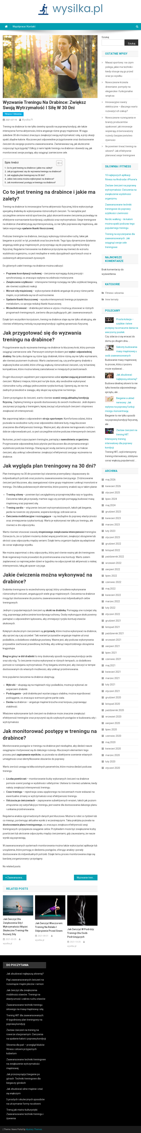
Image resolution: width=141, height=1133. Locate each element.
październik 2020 (114, 710)
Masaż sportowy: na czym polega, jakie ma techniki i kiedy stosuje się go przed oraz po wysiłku (119, 69)
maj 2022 (110, 588)
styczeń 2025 (112, 492)
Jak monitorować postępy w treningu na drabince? (31, 182)
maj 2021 (110, 665)
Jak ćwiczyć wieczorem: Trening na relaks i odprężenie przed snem (49, 927)
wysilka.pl (27, 119)
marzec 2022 (112, 601)
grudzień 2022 (113, 543)
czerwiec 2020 (113, 735)
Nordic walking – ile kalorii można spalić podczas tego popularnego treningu (120, 223)
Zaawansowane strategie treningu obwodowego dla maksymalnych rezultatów (16, 877)
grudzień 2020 (113, 697)
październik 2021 (114, 633)
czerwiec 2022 (113, 582)
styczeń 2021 (112, 691)
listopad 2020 (112, 703)
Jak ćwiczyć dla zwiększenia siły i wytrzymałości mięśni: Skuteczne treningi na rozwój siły (15, 927)
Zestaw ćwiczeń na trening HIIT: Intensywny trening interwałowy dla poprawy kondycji (121, 439)
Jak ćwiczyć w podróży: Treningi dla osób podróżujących (80, 933)
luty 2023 (110, 531)
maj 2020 (110, 742)
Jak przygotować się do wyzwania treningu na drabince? (34, 171)
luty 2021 (110, 684)
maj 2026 (110, 479)
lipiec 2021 (111, 652)
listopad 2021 (112, 627)
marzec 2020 (112, 755)
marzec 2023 (112, 524)
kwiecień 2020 (113, 748)
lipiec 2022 (111, 575)
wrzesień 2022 (113, 563)
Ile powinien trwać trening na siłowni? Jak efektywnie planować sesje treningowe (120, 151)
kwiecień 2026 (113, 486)
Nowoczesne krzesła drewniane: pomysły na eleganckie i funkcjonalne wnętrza (119, 89)
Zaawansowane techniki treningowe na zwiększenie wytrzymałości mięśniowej (26, 1063)
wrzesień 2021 (113, 639)
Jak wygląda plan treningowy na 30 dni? (26, 175)
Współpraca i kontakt (24, 26)
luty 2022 (110, 607)
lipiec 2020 (111, 729)
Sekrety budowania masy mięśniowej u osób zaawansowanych (121, 351)
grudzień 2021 (113, 620)
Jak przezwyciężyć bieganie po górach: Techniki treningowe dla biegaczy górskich (23, 1078)
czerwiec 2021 (113, 659)
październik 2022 (114, 556)
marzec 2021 (112, 678)
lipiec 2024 (111, 499)
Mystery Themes (34, 1129)
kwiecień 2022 (113, 595)
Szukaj (105, 37)
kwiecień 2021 (113, 671)
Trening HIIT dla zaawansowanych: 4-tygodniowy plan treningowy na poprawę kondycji (25, 1019)
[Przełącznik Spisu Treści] (57, 163)
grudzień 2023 (113, 511)
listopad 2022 (112, 550)
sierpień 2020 (112, 723)
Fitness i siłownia (13, 114)
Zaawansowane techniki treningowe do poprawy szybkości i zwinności (118, 209)
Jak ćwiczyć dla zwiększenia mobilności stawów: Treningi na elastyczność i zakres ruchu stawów (25, 994)
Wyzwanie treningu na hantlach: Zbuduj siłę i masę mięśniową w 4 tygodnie (87, 877)
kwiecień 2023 (113, 518)
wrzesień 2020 (113, 716)
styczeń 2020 (112, 768)
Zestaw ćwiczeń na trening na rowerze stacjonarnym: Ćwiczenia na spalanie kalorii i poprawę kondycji (26, 1034)
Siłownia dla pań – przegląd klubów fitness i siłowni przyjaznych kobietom (25, 1049)
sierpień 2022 (112, 569)
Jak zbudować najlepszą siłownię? (25, 973)
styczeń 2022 (112, 614)
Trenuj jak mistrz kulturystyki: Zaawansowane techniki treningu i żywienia (25, 1114)
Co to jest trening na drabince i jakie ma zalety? (29, 168)
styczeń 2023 (112, 537)
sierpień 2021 (112, 646)
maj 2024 (110, 505)
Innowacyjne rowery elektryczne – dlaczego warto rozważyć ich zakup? (121, 106)
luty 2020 (110, 761)
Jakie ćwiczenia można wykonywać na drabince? (30, 179)
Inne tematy (111, 299)
